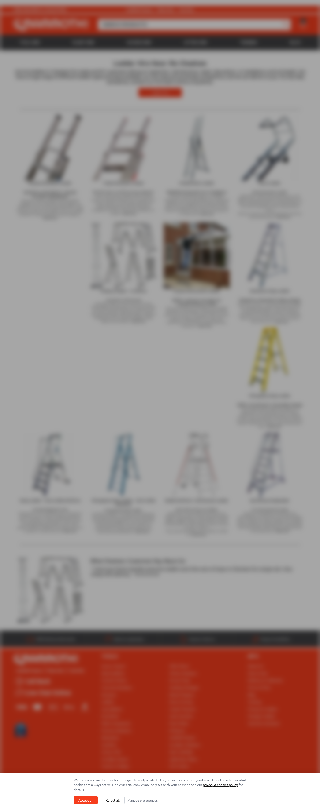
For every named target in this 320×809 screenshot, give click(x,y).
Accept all (85, 800)
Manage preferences (142, 800)
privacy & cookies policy (220, 785)
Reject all (113, 800)
